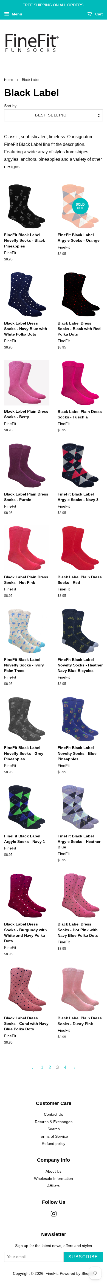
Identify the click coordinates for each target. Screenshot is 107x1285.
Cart (98, 14)
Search (53, 1129)
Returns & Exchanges (53, 1122)
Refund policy (53, 1144)
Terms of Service (53, 1136)
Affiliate (53, 1186)
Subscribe (83, 1256)
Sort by (10, 106)
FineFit (52, 1274)
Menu (16, 14)
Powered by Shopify (77, 1274)
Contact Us (53, 1114)
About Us (53, 1171)
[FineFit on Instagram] (53, 1215)
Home (8, 80)
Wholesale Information (53, 1179)
